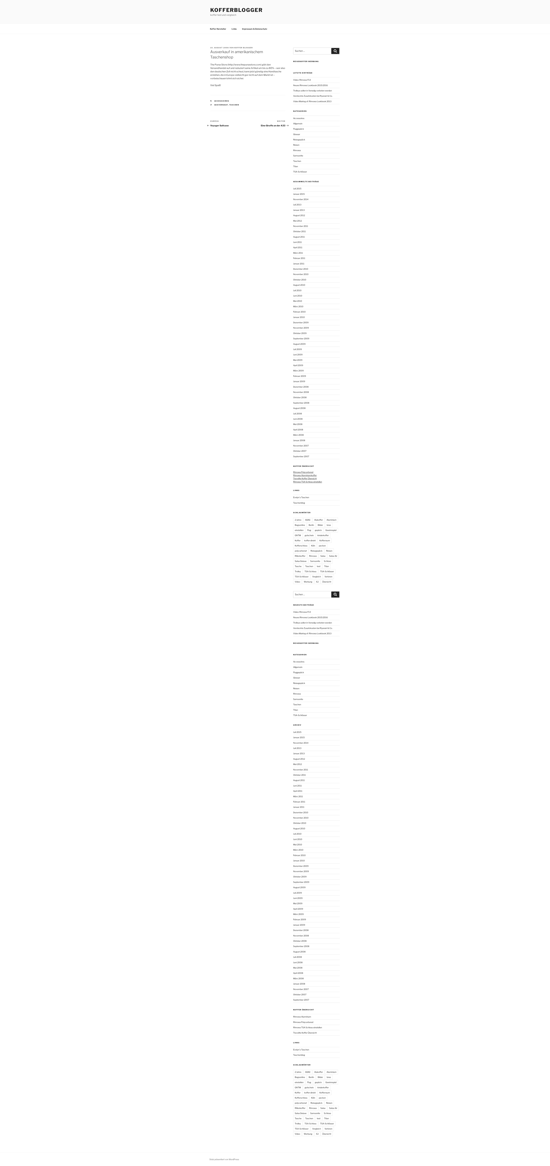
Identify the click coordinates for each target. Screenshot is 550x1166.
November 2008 (301, 392)
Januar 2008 (299, 440)
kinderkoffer (323, 535)
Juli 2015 (297, 188)
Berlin (311, 525)
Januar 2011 (298, 263)
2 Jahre (298, 520)
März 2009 (298, 370)
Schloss (327, 561)
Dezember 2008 (301, 387)
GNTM (298, 535)
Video (297, 581)
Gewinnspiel (330, 530)
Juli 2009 (297, 349)
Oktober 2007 (299, 451)
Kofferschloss (301, 545)
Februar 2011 (299, 258)
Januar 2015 (299, 194)
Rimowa (297, 150)
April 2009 (298, 365)
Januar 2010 (299, 317)
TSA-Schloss (310, 571)
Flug (309, 530)
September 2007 (301, 456)
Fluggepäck (298, 129)
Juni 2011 (297, 242)
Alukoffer (318, 520)
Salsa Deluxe (301, 561)
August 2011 (299, 237)
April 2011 (297, 247)
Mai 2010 (297, 301)
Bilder (320, 525)
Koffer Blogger (243, 48)
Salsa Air (333, 556)
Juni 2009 (297, 354)
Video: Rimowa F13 (302, 80)
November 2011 (300, 226)
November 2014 (300, 199)
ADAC (308, 520)
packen (322, 545)
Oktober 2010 (299, 279)
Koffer (297, 540)
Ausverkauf (221, 105)
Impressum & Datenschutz (254, 29)
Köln (313, 545)
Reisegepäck (299, 139)
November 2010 (301, 274)
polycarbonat (301, 551)
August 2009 (299, 344)
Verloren (328, 576)
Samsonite (298, 155)
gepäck (318, 530)
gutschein (309, 535)
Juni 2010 (297, 295)
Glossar (296, 134)
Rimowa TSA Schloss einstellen (307, 482)
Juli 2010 (297, 290)
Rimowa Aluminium (302, 1016)
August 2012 (299, 215)
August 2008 (299, 408)
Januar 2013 (299, 210)
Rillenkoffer (300, 556)
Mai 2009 (297, 360)
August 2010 (299, 285)
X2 (317, 581)
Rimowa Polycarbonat (303, 472)
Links (234, 29)
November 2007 (301, 445)
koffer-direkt (310, 540)
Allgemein (297, 123)
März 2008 (298, 435)
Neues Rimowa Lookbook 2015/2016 (310, 85)
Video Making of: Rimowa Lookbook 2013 (312, 101)
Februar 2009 (299, 376)
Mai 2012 (297, 221)
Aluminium (331, 520)
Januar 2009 (299, 381)
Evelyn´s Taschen (301, 497)
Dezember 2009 (301, 322)
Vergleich (316, 576)
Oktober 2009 (300, 333)
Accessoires (221, 101)
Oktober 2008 (300, 397)
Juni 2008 (297, 419)
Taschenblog (299, 503)
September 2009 (301, 338)
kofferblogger (236, 10)
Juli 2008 (297, 413)
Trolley (298, 571)
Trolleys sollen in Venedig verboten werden (312, 90)
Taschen (234, 105)
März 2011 (298, 253)
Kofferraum (324, 540)
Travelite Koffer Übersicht (305, 478)
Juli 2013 (297, 204)
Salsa (322, 556)
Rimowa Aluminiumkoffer (305, 475)
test (318, 566)
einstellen (299, 530)
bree (329, 525)
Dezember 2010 (300, 269)
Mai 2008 (297, 424)
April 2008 (298, 429)
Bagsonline (300, 525)
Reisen (296, 145)
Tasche (298, 566)
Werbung (308, 581)
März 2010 (298, 306)
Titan (295, 166)
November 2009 (301, 328)
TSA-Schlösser (300, 171)
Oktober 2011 (299, 231)
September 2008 (301, 403)
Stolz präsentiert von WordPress (224, 1159)
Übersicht (326, 581)
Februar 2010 (299, 312)
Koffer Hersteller (218, 29)
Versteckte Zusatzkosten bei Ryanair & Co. (312, 96)
